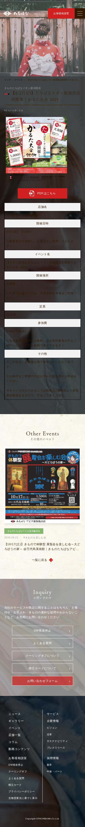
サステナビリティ (57, 741)
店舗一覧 (14, 735)
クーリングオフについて (42, 655)
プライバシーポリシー (21, 791)
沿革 (49, 734)
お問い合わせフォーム (42, 680)
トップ (7, 80)
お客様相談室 (61, 13)
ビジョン (52, 727)
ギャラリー (16, 721)
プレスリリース (56, 747)
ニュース (14, 714)
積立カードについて (42, 668)
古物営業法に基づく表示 (22, 798)
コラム (13, 742)
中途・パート (55, 771)
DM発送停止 (42, 630)
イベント (18, 80)
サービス (53, 714)
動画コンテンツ (19, 749)
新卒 (49, 764)
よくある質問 (42, 643)
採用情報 (53, 758)
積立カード (15, 784)
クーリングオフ (17, 771)
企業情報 (53, 721)
